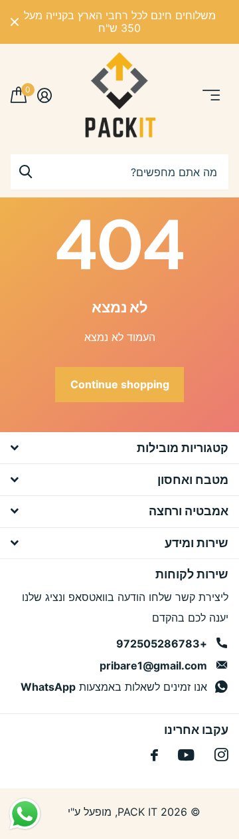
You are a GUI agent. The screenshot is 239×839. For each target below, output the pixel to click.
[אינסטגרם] (221, 755)
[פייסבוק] (154, 755)
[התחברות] (44, 95)
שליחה (25, 171)
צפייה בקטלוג (210, 95)
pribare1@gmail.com (153, 665)
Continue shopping (119, 384)
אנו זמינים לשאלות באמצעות (114, 686)
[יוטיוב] (186, 755)
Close (14, 22)
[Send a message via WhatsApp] (25, 814)
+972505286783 (161, 643)
